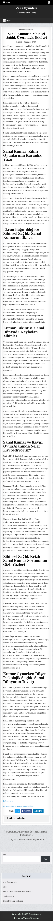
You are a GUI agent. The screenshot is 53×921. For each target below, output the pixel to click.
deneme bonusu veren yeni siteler (18, 806)
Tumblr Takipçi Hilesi (13, 901)
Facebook (27, 811)
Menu (8, 2)
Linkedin (39, 811)
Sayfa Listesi (8, 896)
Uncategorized (27, 29)
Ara (4, 855)
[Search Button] (49, 2)
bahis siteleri (9, 801)
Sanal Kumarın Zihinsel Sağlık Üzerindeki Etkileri (26, 36)
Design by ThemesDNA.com (26, 918)
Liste (5, 887)
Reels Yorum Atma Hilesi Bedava (18, 891)
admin (20, 42)
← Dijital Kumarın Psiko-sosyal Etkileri (26, 839)
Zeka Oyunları (26, 8)
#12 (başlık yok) (10, 882)
